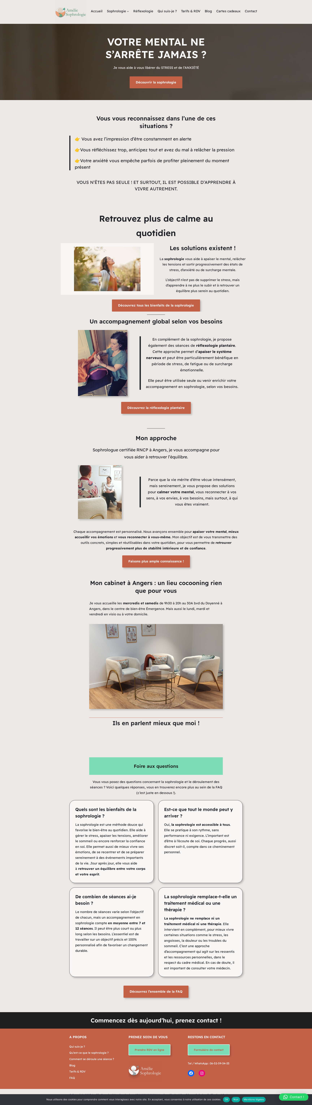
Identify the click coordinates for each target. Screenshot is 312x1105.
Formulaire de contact (209, 1050)
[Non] (307, 1099)
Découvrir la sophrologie (156, 82)
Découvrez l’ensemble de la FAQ (156, 991)
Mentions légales (254, 1099)
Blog (72, 1065)
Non (235, 1099)
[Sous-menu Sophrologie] (128, 11)
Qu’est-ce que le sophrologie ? (89, 1052)
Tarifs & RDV (77, 1071)
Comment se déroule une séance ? (91, 1059)
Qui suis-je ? (77, 1046)
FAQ (72, 1078)
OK (226, 1099)
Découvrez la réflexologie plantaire (156, 408)
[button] (293, 1097)
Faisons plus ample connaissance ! (156, 561)
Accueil (97, 11)
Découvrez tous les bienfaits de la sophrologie (156, 305)
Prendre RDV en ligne (149, 1050)
